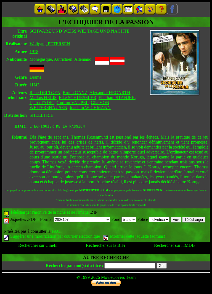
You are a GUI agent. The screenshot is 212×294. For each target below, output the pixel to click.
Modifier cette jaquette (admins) (137, 236)
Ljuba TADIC (42, 102)
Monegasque (41, 59)
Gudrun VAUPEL (73, 102)
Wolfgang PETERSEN (50, 43)
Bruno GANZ (75, 92)
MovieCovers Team (118, 277)
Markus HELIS (43, 97)
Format (47, 219)
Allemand (82, 59)
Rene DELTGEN (45, 92)
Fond (116, 219)
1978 (34, 51)
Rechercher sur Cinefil (37, 245)
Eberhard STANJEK (117, 97)
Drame (35, 77)
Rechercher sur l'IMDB (174, 245)
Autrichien (63, 59)
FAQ (56, 231)
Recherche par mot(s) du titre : (74, 265)
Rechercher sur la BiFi (105, 245)
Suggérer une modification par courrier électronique (54, 236)
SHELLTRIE (41, 115)
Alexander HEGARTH (109, 92)
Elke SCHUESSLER (77, 97)
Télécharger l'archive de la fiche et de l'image (49, 212)
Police (143, 219)
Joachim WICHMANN (90, 107)
